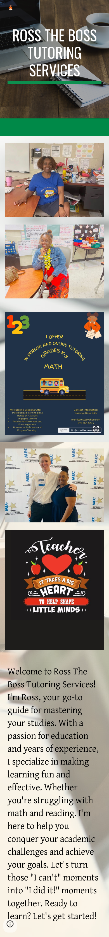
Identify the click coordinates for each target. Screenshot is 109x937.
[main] (54, 55)
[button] (10, 926)
